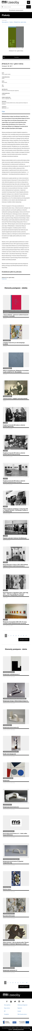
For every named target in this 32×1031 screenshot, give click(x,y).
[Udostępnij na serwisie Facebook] (11, 66)
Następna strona (24, 639)
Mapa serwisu (7, 1008)
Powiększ (16, 57)
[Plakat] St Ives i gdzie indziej (20, 22)
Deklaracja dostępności (22, 1005)
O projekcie (6, 1014)
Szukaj (28, 6)
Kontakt (19, 1011)
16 (26, 982)
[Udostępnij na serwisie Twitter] (10, 66)
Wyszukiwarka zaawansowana (16, 10)
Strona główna (5, 22)
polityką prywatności (18, 1029)
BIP (4, 1011)
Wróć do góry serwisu (22, 1014)
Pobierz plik (4, 278)
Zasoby (11, 22)
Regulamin (20, 1008)
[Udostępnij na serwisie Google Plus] (8, 66)
